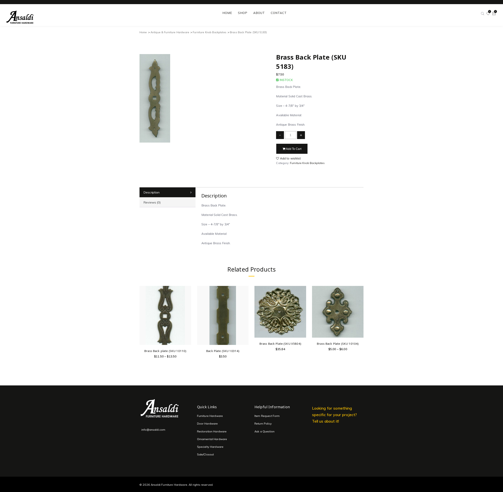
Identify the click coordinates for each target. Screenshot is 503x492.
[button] (244, 306)
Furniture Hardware (210, 416)
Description (151, 192)
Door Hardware (207, 423)
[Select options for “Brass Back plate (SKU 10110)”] (187, 306)
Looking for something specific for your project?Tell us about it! (334, 414)
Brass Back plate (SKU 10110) (165, 351)
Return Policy (263, 423)
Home (143, 32)
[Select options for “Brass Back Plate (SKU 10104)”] (359, 299)
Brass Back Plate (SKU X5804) (280, 344)
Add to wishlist (290, 158)
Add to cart (293, 148)
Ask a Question (264, 431)
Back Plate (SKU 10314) (222, 351)
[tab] (168, 192)
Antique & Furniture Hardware (170, 32)
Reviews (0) (152, 202)
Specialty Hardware (210, 447)
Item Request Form (267, 416)
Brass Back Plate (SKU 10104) (338, 344)
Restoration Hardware (212, 431)
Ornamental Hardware (212, 439)
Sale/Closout (205, 454)
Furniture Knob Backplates (209, 32)
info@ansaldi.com (153, 429)
